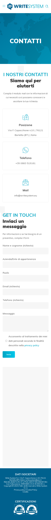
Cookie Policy (31, 490)
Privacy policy (19, 490)
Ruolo (6, 272)
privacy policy (31, 345)
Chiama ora (27, 169)
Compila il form (27, 201)
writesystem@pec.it (33, 480)
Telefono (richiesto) (13, 300)
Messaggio (9, 313)
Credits (25, 492)
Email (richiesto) (11, 286)
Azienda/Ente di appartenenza (19, 259)
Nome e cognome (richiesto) (18, 245)
